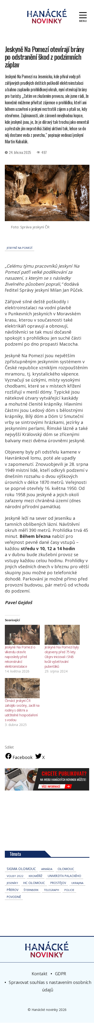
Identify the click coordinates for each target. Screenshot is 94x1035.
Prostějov (58, 883)
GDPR (60, 973)
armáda (46, 869)
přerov (12, 890)
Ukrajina (77, 883)
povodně (14, 897)
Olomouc (66, 869)
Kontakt (39, 973)
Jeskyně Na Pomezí (19, 248)
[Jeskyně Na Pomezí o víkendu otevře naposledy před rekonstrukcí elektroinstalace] (22, 635)
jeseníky (12, 883)
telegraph (51, 890)
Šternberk (31, 890)
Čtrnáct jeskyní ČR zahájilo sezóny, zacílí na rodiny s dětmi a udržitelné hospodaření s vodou (22, 710)
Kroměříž (35, 876)
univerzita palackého (64, 876)
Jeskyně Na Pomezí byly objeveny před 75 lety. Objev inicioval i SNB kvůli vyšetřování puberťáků (62, 657)
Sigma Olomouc (21, 868)
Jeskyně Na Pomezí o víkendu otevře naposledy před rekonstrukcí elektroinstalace (20, 657)
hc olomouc (34, 883)
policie (69, 890)
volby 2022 (15, 876)
